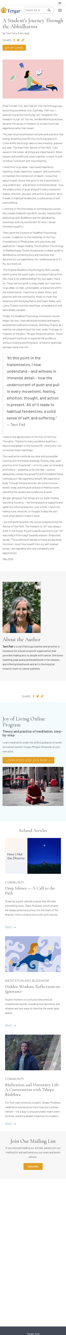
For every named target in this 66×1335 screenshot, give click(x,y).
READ (8, 927)
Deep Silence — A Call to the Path (30, 890)
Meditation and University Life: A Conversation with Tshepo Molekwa (32, 1089)
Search (49, 10)
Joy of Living (14, 47)
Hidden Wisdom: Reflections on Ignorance (32, 989)
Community (14, 882)
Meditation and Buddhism (27, 980)
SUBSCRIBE (33, 1166)
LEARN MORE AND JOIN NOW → (28, 760)
